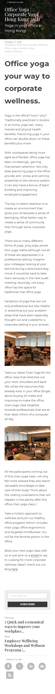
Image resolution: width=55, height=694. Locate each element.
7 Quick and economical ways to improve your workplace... (24, 626)
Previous (9, 617)
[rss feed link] (9, 675)
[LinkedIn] (31, 666)
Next (7, 636)
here (14, 569)
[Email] (42, 666)
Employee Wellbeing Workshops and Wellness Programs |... (25, 645)
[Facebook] (8, 666)
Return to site (16, 2)
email (35, 555)
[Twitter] (19, 666)
